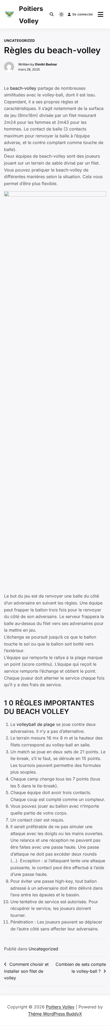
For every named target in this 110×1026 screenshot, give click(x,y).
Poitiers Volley (60, 1006)
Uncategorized (19, 40)
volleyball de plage (36, 724)
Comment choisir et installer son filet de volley (26, 971)
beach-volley (23, 88)
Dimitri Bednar (46, 64)
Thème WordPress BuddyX (55, 1013)
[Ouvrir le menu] (100, 14)
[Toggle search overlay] (52, 14)
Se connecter (82, 14)
